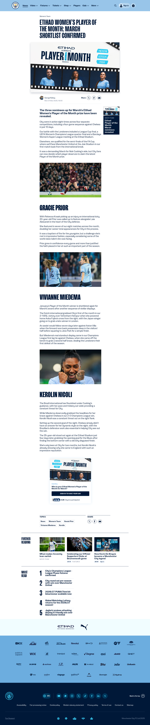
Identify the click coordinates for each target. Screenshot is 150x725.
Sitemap (130, 705)
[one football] (105, 696)
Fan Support (10, 718)
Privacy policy (92, 705)
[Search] (115, 5)
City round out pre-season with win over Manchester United (58, 583)
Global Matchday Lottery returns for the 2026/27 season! (57, 603)
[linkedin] (98, 696)
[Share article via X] (89, 98)
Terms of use (106, 705)
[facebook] (91, 696)
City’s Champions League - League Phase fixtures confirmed (58, 573)
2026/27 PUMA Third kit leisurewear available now (58, 593)
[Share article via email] (99, 98)
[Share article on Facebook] (94, 98)
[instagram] (72, 696)
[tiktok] (85, 696)
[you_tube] (59, 696)
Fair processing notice (38, 705)
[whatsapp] (65, 696)
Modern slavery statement (73, 705)
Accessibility (21, 705)
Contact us (119, 705)
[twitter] (78, 696)
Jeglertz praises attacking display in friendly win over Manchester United (58, 612)
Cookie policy (55, 705)
